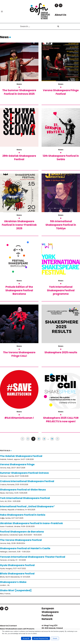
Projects (30, 629)
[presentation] (19, 62)
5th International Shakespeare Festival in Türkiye (61, 225)
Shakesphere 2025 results (60, 352)
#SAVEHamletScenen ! (19, 418)
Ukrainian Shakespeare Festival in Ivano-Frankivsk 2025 (19, 225)
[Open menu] (2, 11)
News (19, 84)
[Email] (60, 5)
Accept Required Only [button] (41, 638)
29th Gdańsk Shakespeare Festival (19, 157)
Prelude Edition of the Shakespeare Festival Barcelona (19, 290)
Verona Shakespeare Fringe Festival (61, 92)
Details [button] (55, 638)
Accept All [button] (26, 638)
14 (52, 439)
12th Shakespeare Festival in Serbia (61, 157)
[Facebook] (56, 5)
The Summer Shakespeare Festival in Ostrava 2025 (19, 92)
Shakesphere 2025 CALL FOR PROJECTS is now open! (61, 419)
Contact (13, 625)
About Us (4, 625)
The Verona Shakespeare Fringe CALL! (19, 354)
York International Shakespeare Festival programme (61, 290)
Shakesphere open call (16, 629)
